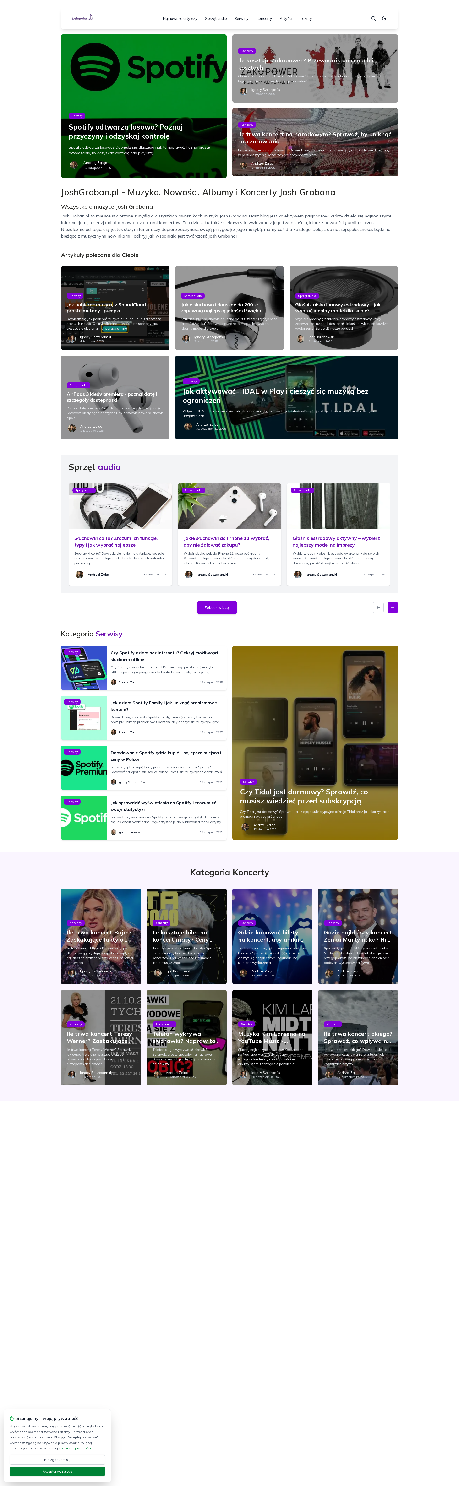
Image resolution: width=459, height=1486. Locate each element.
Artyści (286, 18)
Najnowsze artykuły (180, 18)
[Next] (393, 607)
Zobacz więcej (217, 607)
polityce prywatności (75, 1448)
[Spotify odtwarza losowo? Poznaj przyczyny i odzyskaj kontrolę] (144, 106)
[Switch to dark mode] (384, 18)
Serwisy (242, 18)
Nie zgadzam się (57, 1460)
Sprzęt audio (216, 18)
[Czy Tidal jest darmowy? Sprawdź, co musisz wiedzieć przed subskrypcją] (315, 743)
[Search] (373, 18)
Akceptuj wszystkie (57, 1471)
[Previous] (378, 607)
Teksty (306, 18)
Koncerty (264, 18)
